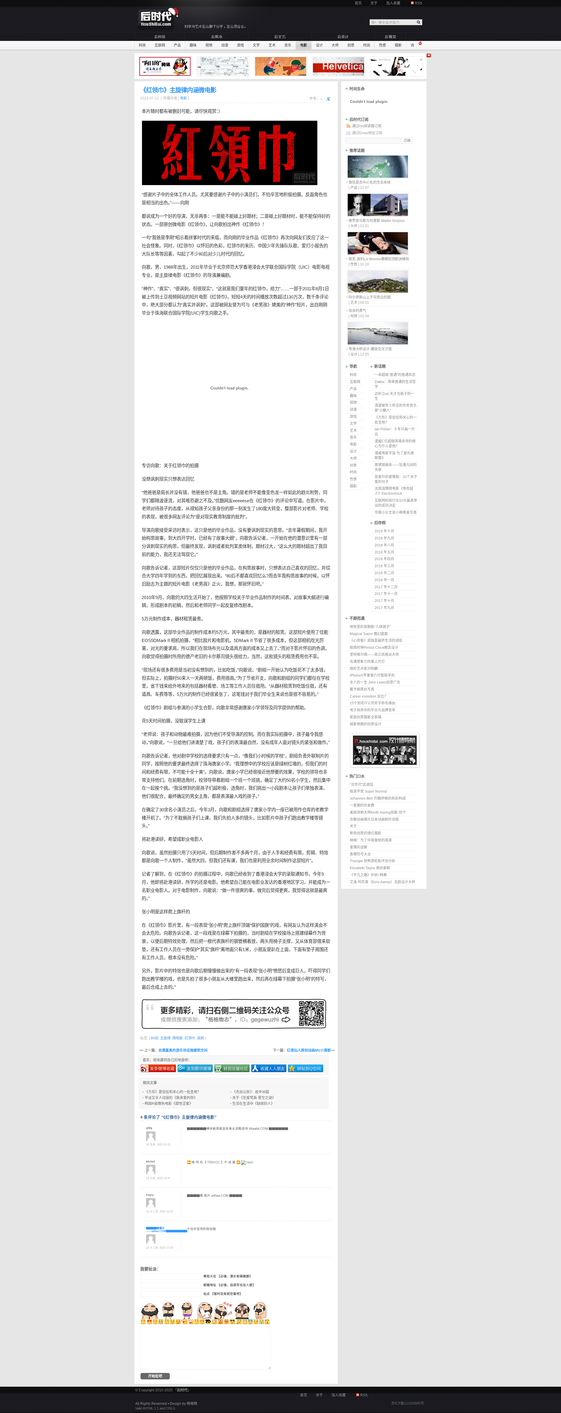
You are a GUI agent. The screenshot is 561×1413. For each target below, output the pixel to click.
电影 (303, 45)
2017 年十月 (384, 601)
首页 (358, 3)
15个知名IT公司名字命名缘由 (372, 703)
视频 (208, 45)
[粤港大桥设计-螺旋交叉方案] (377, 343)
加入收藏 (393, 3)
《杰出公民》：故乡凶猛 (250, 1092)
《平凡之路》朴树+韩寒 (368, 875)
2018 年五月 (384, 552)
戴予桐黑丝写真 (362, 689)
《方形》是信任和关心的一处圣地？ (173, 1092)
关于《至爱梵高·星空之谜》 (254, 1098)
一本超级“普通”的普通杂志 (395, 375)
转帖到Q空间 (309, 1068)
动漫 (224, 45)
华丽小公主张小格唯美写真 (396, 512)
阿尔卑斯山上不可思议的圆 (370, 297)
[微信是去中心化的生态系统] (377, 177)
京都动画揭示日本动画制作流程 (374, 819)
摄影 (398, 45)
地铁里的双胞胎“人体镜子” (370, 627)
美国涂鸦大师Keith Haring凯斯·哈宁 (378, 812)
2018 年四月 (384, 559)
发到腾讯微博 (199, 1068)
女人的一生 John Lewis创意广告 (375, 682)
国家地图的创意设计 (365, 724)
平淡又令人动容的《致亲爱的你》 (171, 1098)
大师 (335, 45)
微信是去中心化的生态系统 (370, 182)
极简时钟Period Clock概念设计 (374, 648)
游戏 (240, 45)
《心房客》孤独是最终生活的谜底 (376, 641)
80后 (203, 253)
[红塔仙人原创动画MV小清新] (281, 66)
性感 (382, 45)
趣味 (193, 45)
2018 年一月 (384, 580)
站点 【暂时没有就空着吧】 (223, 1293)
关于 (374, 3)
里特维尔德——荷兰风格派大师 (374, 655)
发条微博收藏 (162, 1068)
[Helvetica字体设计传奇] (339, 66)
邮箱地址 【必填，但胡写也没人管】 (229, 1285)
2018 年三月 (384, 566)
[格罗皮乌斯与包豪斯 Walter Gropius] (377, 215)
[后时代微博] (233, 1013)
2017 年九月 (384, 608)
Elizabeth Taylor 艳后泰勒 (370, 868)
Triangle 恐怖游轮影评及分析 (372, 861)
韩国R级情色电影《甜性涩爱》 (169, 1104)
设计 (319, 45)
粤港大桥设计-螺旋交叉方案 (370, 349)
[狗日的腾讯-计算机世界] (165, 66)
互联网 (160, 45)
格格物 (192, 1404)
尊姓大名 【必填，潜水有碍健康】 (227, 1276)
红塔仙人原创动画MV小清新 (309, 1050)
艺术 (272, 45)
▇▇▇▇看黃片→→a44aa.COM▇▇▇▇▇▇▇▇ (166, 1229)
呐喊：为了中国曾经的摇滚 (371, 840)
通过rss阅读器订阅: (367, 126)
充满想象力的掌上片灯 (367, 662)
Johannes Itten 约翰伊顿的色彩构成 (378, 798)
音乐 (287, 45)
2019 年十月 (384, 531)
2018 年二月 (384, 573)
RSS (418, 3)
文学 (256, 45)
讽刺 (184, 288)
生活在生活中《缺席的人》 (253, 1104)
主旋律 (165, 275)
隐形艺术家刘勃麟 (364, 669)
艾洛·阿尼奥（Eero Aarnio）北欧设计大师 (382, 882)
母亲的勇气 (357, 311)
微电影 (179, 224)
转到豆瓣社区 (236, 1068)
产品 (177, 45)
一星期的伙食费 (362, 805)
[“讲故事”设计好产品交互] (223, 66)
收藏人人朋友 (272, 1068)
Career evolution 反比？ (369, 696)
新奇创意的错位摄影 (365, 833)
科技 (142, 45)
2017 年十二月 (386, 587)
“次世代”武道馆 (361, 785)
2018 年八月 (384, 545)
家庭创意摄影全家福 (365, 717)
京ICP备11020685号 (407, 1403)
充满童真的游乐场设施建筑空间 (182, 1050)
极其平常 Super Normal (368, 791)
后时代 (182, 1390)
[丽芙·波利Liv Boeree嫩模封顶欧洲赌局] (377, 253)
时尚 (366, 45)
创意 (350, 45)
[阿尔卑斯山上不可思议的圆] (377, 291)
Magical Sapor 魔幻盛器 (369, 634)
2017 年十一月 (386, 594)
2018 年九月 (384, 538)
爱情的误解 (358, 847)
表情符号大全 (360, 854)
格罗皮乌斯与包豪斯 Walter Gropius (377, 221)
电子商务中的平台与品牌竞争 (372, 710)
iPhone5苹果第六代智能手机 (372, 675)
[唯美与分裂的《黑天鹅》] (397, 66)
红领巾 (196, 224)
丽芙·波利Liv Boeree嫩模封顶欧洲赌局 (379, 259)
